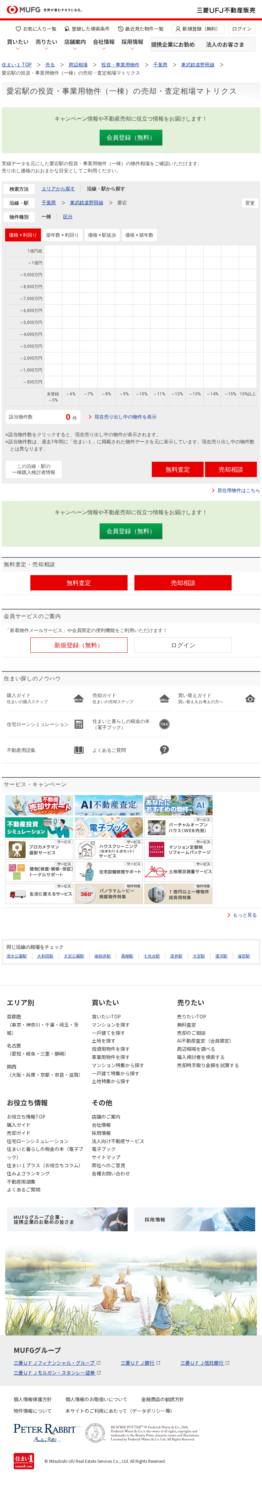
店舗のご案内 (106, 1116)
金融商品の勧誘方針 (162, 1399)
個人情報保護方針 (33, 1399)
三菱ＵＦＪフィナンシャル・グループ (55, 1362)
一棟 (46, 216)
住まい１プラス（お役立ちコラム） (45, 1165)
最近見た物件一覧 (144, 28)
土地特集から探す (111, 1081)
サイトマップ (106, 1157)
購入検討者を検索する (201, 1057)
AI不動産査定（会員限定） (205, 1040)
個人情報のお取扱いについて (97, 1399)
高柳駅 (127, 956)
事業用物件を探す (111, 1057)
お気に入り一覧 (39, 28)
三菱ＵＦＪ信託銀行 (202, 1362)
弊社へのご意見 (108, 1165)
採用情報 (132, 41)
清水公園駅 (16, 956)
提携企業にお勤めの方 (172, 44)
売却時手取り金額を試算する (208, 1065)
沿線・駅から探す (106, 188)
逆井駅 (176, 956)
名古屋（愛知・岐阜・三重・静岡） (38, 1049)
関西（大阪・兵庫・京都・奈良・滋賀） (45, 1070)
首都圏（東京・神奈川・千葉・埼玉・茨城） (42, 1024)
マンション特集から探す (118, 1065)
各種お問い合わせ (111, 1173)
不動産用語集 (21, 1181)
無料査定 (186, 1024)
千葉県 (49, 202)
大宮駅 (199, 956)
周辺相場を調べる (196, 1048)
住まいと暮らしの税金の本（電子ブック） (45, 1152)
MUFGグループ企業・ (44, 1219)
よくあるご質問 (23, 1189)
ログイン (241, 28)
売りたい (46, 41)
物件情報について (33, 1410)
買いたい (18, 41)
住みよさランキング (28, 1173)
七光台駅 (152, 956)
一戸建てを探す (108, 1032)
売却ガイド (19, 1132)
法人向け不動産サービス (118, 1141)
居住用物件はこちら (238, 490)
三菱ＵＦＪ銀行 (138, 1362)
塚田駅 (244, 956)
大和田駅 (45, 956)
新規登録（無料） (202, 28)
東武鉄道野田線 (86, 202)
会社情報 (104, 41)
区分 (68, 216)
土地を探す (104, 1040)
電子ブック (104, 1148)
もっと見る (245, 915)
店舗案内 (75, 41)
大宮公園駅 (74, 956)
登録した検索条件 (91, 28)
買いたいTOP (106, 1016)
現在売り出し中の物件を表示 (125, 417)
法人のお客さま (225, 44)
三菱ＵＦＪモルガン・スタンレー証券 (55, 1372)
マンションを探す (111, 1024)
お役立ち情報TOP (26, 1116)
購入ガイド (19, 1124)
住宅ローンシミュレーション (38, 1141)
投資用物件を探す (111, 1048)
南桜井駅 (102, 956)
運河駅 (221, 956)
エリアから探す (58, 188)
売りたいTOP (191, 1016)
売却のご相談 (191, 1032)
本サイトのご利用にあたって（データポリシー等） (120, 1410)
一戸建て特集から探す (116, 1073)
